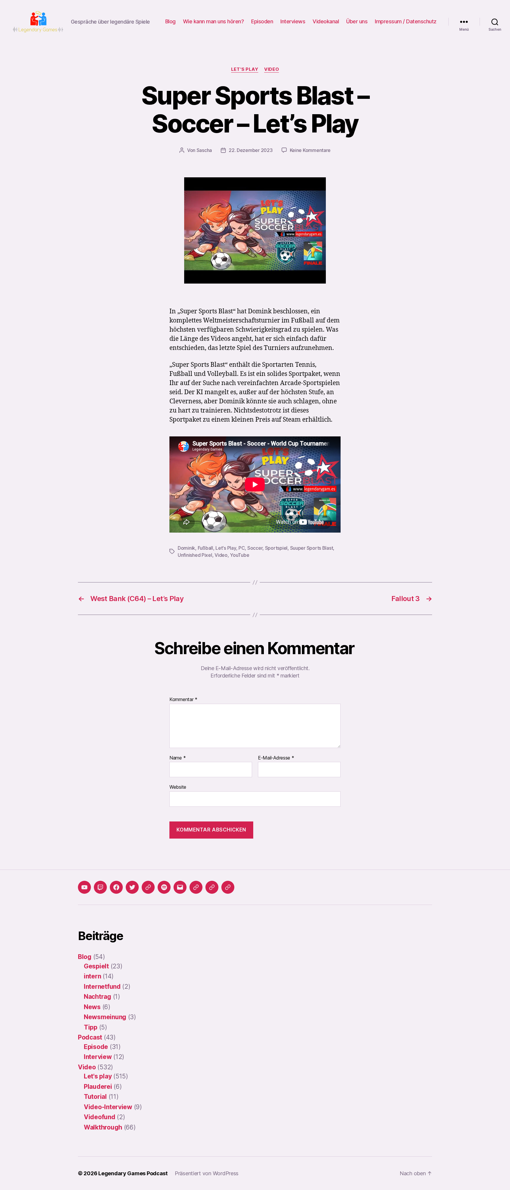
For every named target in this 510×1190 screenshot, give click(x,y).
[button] (195, 887)
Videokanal (326, 21)
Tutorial (95, 1096)
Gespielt (96, 966)
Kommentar (183, 699)
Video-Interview (108, 1107)
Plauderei (98, 1086)
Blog (170, 21)
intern (92, 976)
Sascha (204, 150)
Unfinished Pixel (195, 555)
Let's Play (225, 548)
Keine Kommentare (310, 150)
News (92, 1007)
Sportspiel (276, 548)
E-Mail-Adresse (276, 758)
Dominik (186, 548)
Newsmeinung (105, 1017)
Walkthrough (103, 1127)
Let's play (245, 69)
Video (271, 69)
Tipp (90, 1027)
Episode (96, 1046)
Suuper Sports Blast (311, 548)
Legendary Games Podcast (133, 1173)
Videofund (99, 1117)
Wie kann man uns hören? (213, 21)
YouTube (239, 555)
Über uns (356, 21)
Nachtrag (97, 996)
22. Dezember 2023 (250, 150)
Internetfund (102, 986)
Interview (98, 1056)
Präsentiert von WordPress (206, 1173)
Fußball (205, 548)
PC (241, 548)
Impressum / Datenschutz (406, 21)
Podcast (90, 1037)
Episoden (262, 21)
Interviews (292, 21)
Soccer (254, 548)
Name (177, 758)
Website (177, 787)
